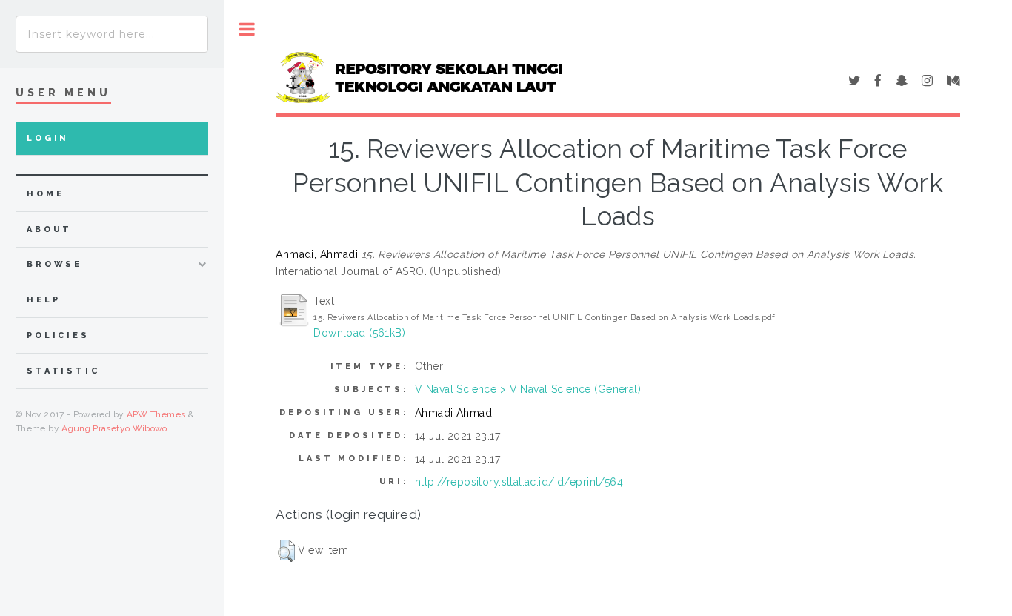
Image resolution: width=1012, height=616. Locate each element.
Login (48, 138)
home (45, 194)
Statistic (63, 371)
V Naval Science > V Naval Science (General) (528, 389)
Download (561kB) (359, 333)
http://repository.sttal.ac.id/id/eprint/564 (519, 482)
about (49, 229)
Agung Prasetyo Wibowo (114, 428)
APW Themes (156, 414)
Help (43, 300)
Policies (58, 335)
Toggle (247, 29)
